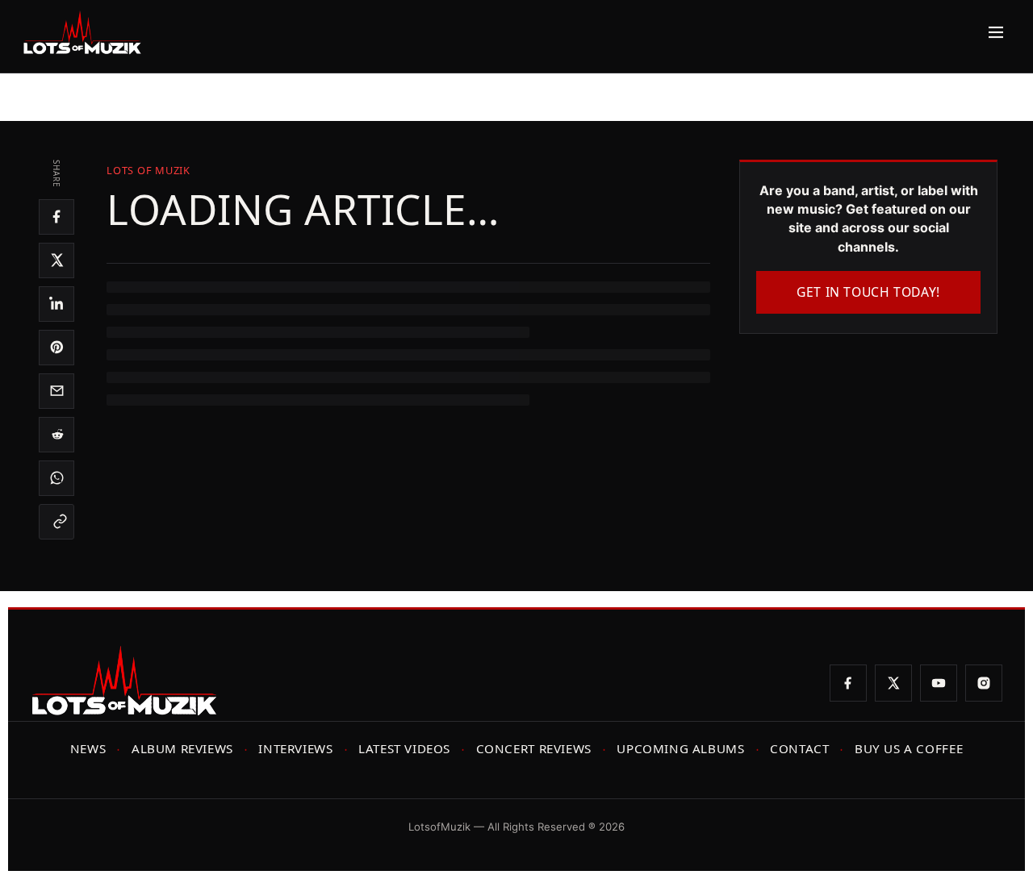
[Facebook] (848, 683)
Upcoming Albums (680, 748)
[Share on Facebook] (56, 217)
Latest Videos (404, 748)
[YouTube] (938, 683)
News (88, 748)
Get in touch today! (868, 292)
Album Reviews (182, 748)
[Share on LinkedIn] (56, 304)
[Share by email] (56, 391)
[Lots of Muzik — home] (82, 32)
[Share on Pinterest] (56, 347)
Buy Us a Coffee (909, 748)
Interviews (295, 748)
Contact (799, 748)
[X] (893, 683)
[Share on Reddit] (56, 434)
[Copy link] (56, 521)
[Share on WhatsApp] (56, 478)
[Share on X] (56, 260)
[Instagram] (983, 683)
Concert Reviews (534, 748)
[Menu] (991, 32)
